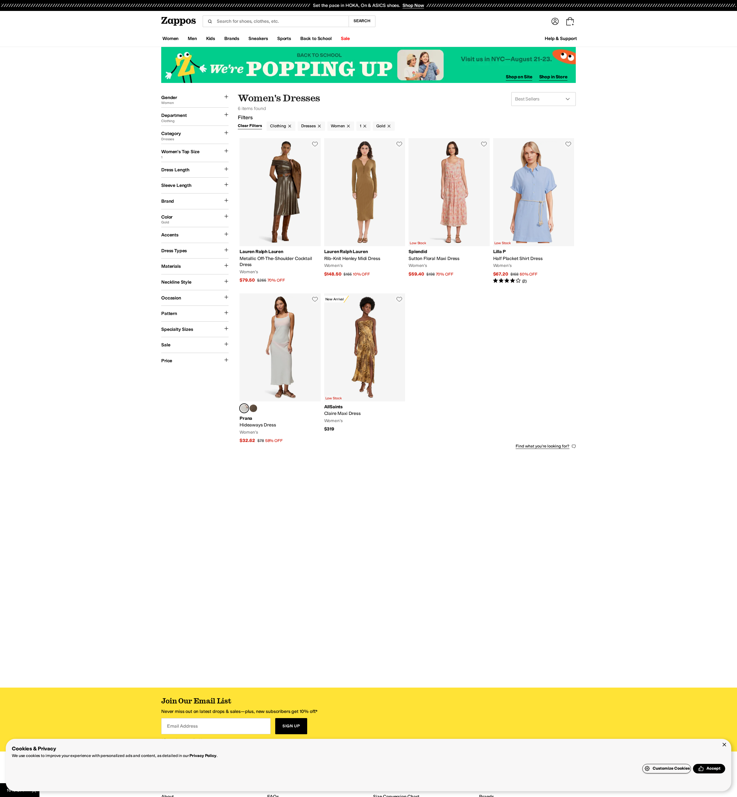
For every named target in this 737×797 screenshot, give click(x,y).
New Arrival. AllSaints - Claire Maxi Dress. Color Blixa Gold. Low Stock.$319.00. (364, 368)
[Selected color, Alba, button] (244, 408)
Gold (380, 126)
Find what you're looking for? (542, 446)
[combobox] (276, 21)
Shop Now (413, 5)
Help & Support (561, 38)
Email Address (182, 726)
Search (362, 20)
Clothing (278, 126)
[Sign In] (555, 21)
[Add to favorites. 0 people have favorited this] (315, 144)
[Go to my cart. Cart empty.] (570, 21)
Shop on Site (519, 76)
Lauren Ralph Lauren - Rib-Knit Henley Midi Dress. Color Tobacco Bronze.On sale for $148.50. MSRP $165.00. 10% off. (364, 211)
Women (338, 126)
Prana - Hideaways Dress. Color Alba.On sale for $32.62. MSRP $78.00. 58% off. (280, 368)
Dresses (308, 126)
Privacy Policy (202, 755)
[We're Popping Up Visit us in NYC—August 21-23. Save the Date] (368, 65)
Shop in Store (553, 76)
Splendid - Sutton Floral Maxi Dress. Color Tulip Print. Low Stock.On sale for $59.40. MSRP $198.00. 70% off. (449, 211)
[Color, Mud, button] (253, 408)
